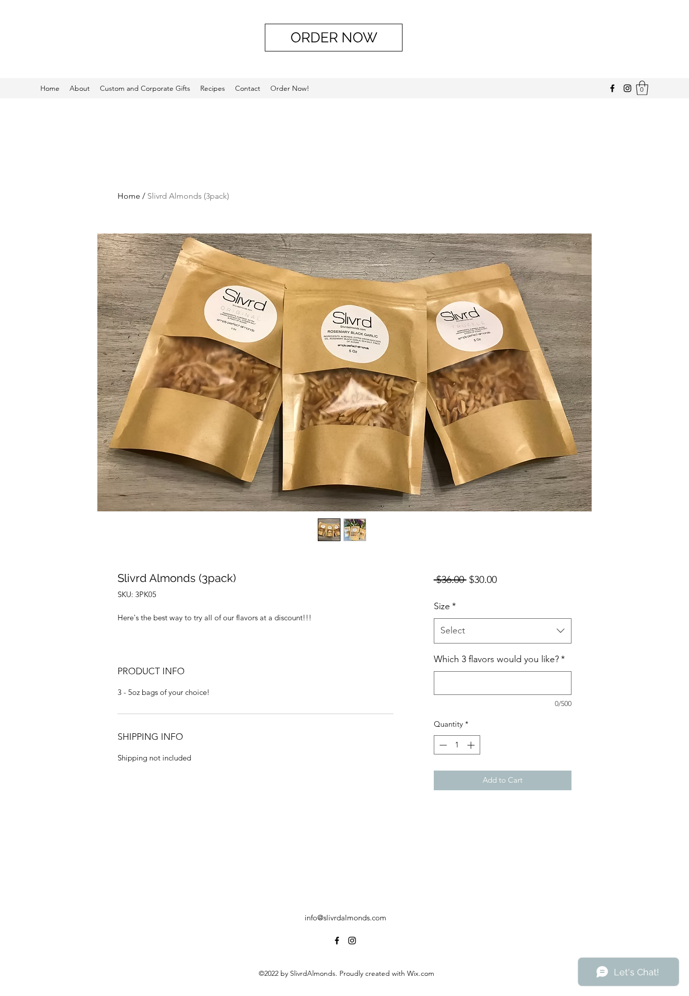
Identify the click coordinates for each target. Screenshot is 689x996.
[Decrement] (442, 745)
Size (445, 606)
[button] (642, 88)
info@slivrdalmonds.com (345, 917)
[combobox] (502, 630)
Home (129, 196)
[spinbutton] (456, 745)
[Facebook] (612, 88)
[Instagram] (627, 88)
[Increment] (472, 745)
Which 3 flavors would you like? (499, 659)
